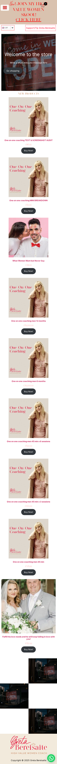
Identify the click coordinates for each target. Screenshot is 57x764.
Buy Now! (28, 150)
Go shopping (12, 70)
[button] (51, 758)
